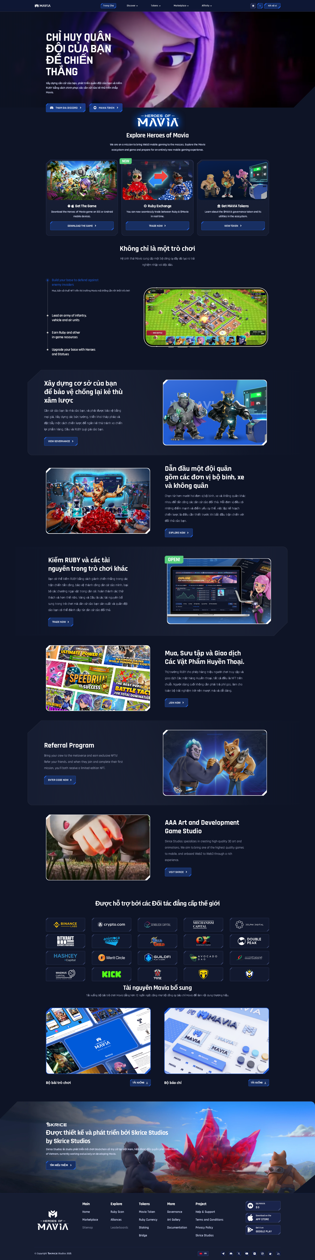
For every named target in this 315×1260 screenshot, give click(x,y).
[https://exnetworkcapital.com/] (203, 941)
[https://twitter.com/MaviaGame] (239, 1253)
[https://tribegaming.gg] (157, 974)
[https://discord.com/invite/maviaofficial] (231, 1254)
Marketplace (90, 1220)
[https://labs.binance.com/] (65, 924)
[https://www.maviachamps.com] (249, 974)
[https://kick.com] (111, 974)
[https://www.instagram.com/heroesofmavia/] (254, 1253)
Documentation (177, 1228)
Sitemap (87, 1228)
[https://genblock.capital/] (157, 924)
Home (86, 1212)
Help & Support (205, 1212)
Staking (144, 1228)
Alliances (116, 1220)
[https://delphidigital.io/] (249, 924)
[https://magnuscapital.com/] (65, 974)
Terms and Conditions (209, 1220)
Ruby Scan (117, 1212)
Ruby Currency (148, 1220)
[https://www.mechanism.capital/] (203, 924)
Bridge (143, 1235)
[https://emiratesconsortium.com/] (249, 957)
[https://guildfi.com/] (157, 957)
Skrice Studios (205, 1235)
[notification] (260, 6)
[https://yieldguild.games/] (157, 941)
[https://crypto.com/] (111, 924)
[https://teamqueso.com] (203, 974)
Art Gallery (173, 1220)
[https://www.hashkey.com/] (65, 957)
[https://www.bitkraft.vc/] (65, 941)
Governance (174, 1212)
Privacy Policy (204, 1228)
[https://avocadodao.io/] (203, 957)
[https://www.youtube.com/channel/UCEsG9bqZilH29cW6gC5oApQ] (246, 1253)
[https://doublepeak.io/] (249, 941)
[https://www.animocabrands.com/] (111, 941)
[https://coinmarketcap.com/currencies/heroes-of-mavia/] (262, 1253)
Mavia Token (147, 1212)
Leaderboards (119, 1228)
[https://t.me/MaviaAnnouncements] (223, 1253)
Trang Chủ (108, 5)
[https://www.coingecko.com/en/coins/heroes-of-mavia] (270, 1253)
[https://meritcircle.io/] (111, 957)
